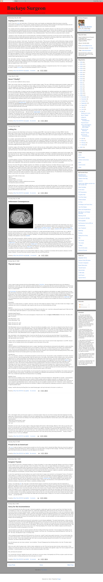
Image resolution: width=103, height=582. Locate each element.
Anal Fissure (81, 275)
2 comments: (33, 436)
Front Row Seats (82, 197)
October (83, 101)
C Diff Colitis (81, 272)
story (18, 23)
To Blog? (80, 245)
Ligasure (67, 360)
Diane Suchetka (82, 187)
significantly (67, 296)
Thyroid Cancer (14, 264)
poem (79, 162)
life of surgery (81, 157)
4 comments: (33, 70)
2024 (81, 66)
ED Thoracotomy (82, 192)
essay (79, 167)
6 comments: (33, 498)
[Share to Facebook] (45, 70)
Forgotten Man (82, 194)
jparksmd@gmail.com (87, 45)
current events (81, 164)
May (82, 111)
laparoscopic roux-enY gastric (44, 228)
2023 (81, 68)
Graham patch (34, 243)
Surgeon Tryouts (14, 462)
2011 (81, 89)
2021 (81, 72)
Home (41, 565)
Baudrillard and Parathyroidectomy (82, 175)
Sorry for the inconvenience (19, 507)
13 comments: (33, 255)
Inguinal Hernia (82, 277)
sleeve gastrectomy (68, 228)
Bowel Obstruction (82, 265)
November (84, 99)
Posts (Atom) (44, 569)
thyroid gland (13, 291)
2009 (81, 93)
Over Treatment (82, 228)
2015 (81, 82)
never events (37, 112)
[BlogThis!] (42, 70)
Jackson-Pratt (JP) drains (84, 260)
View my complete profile (84, 30)
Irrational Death (82, 199)
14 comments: (33, 390)
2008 (81, 95)
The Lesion (81, 242)
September (84, 103)
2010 (81, 91)
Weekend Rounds (82, 250)
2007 (81, 147)
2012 (81, 87)
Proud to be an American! (18, 445)
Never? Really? (14, 79)
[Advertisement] (85, 289)
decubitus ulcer (22, 102)
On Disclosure (81, 225)
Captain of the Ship (83, 178)
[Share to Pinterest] (46, 70)
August (83, 105)
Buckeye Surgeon (26, 8)
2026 (81, 62)
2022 (81, 70)
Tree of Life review (82, 247)
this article (19, 67)
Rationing (80, 230)
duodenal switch (58, 228)
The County (81, 240)
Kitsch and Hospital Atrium (84, 209)
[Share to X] (43, 70)
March (83, 140)
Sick (79, 238)
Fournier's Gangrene (83, 262)
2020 (81, 74)
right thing (29, 246)
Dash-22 (80, 181)
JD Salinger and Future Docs (85, 204)
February (83, 142)
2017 (81, 80)
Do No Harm (81, 189)
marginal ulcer (12, 242)
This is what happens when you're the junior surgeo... (86, 126)
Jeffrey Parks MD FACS (86, 26)
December (84, 97)
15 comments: (33, 193)
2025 (81, 64)
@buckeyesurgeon (86, 50)
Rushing (80, 233)
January (83, 144)
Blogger (59, 579)
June (82, 109)
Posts (81, 304)
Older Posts (70, 565)
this (20, 483)
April (82, 138)
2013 (81, 84)
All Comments (83, 307)
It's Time (80, 202)
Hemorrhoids (81, 270)
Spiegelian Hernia (82, 257)
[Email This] (41, 70)
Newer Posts (11, 565)
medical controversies (83, 159)
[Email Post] (38, 70)
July (82, 107)
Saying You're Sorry (83, 235)
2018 (81, 78)
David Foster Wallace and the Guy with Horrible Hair (86, 184)
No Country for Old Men (84, 218)
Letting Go (12, 129)
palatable (28, 235)
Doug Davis (41, 284)
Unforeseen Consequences (18, 201)
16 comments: (33, 120)
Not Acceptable (82, 220)
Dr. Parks (91, 48)
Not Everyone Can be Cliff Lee (85, 223)
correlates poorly (46, 478)
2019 (81, 76)
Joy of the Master (82, 207)
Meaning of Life (82, 215)
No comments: (33, 453)
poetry (79, 154)
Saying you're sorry (16, 21)
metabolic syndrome (46, 227)
